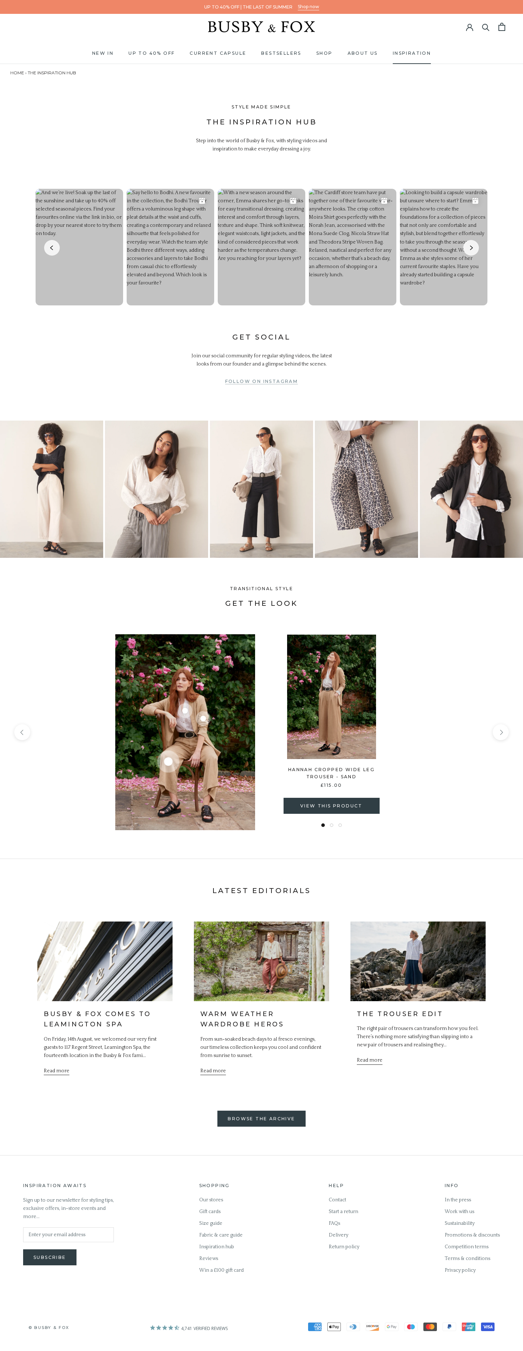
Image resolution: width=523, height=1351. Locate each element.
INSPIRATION (412, 53)
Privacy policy (460, 1270)
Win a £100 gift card (221, 1270)
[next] (501, 732)
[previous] (22, 732)
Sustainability (460, 1223)
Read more (56, 1071)
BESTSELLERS (281, 53)
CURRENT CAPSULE (218, 53)
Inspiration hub (216, 1247)
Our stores (211, 1200)
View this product (331, 805)
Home (17, 72)
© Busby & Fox (48, 1327)
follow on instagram (261, 381)
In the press (458, 1200)
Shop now (308, 6)
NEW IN (102, 53)
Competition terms (466, 1247)
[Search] (486, 27)
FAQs (334, 1223)
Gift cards (210, 1211)
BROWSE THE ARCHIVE (261, 1118)
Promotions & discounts (472, 1235)
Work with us (459, 1211)
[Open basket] (501, 27)
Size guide (210, 1223)
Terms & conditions (467, 1258)
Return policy (344, 1247)
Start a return (343, 1211)
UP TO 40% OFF (151, 53)
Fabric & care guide (221, 1235)
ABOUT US (363, 53)
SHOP (324, 53)
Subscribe (49, 1257)
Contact (337, 1200)
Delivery (338, 1235)
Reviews (208, 1258)
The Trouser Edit (400, 1014)
